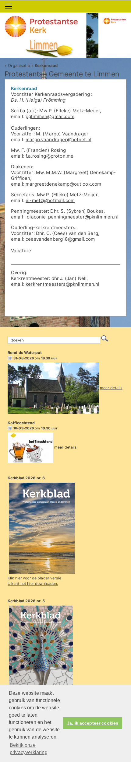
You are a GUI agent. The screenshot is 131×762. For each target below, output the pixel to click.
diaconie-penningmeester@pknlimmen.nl (72, 217)
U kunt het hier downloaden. (33, 583)
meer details (111, 388)
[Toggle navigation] (8, 6)
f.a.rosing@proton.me (49, 156)
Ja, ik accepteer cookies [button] (92, 723)
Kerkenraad (46, 65)
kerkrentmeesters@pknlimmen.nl (62, 284)
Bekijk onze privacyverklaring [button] (29, 749)
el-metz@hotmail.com (50, 200)
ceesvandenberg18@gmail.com (60, 239)
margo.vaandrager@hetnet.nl (58, 139)
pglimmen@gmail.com (50, 116)
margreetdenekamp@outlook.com (63, 184)
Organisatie (19, 65)
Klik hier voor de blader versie (34, 578)
